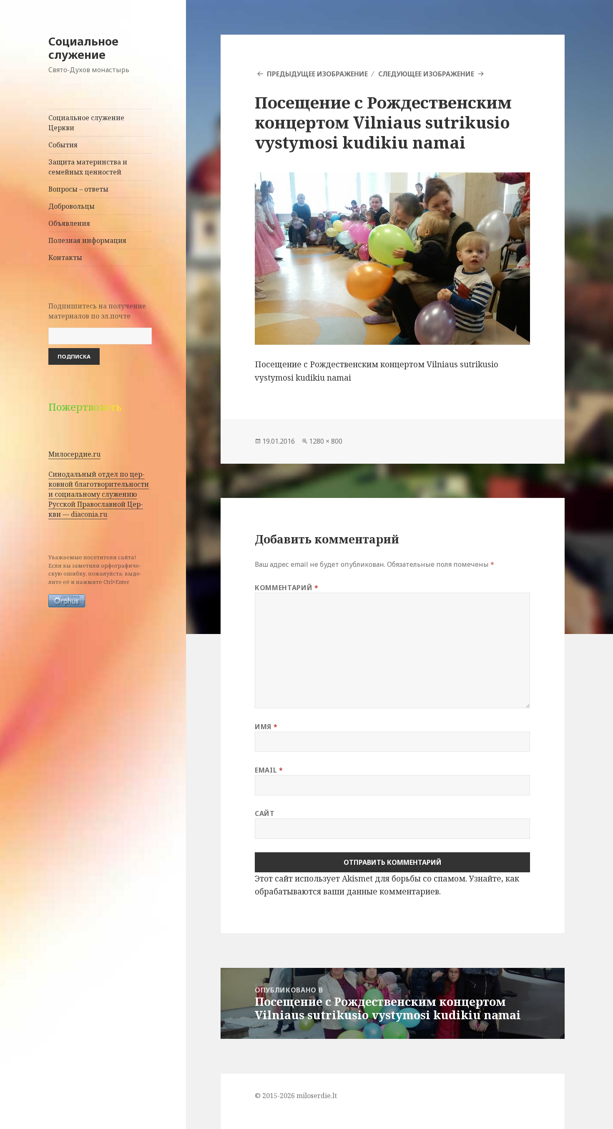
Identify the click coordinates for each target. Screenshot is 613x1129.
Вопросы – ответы (78, 189)
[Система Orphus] (66, 600)
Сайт (265, 813)
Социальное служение (83, 47)
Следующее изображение (426, 73)
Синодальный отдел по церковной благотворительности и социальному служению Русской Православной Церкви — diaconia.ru (98, 494)
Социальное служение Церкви (86, 122)
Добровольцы (71, 206)
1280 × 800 (325, 441)
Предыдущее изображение (317, 73)
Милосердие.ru (74, 454)
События (63, 144)
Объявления (69, 223)
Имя (266, 726)
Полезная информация (87, 240)
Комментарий (286, 587)
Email (269, 770)
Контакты (65, 257)
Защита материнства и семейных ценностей (87, 167)
